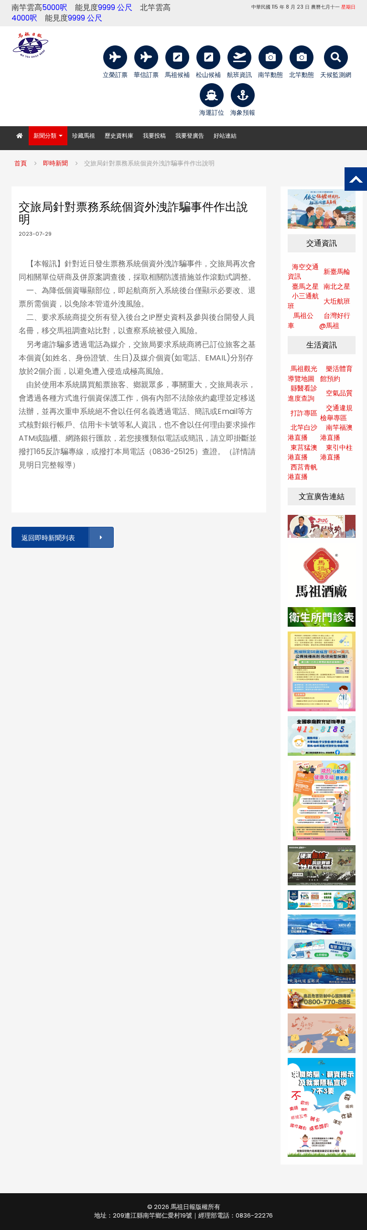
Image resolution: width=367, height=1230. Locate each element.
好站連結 (225, 135)
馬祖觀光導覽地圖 (302, 373)
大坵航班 (337, 301)
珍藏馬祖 (83, 135)
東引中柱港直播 (336, 452)
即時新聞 (55, 163)
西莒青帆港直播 (302, 472)
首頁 (20, 163)
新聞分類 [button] (45, 135)
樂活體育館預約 (336, 373)
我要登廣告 (189, 135)
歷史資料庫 (119, 135)
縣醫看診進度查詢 (302, 393)
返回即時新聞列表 (48, 538)
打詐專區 (304, 413)
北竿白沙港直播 (302, 432)
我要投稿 (154, 135)
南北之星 (337, 286)
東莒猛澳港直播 (302, 452)
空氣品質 (339, 393)
